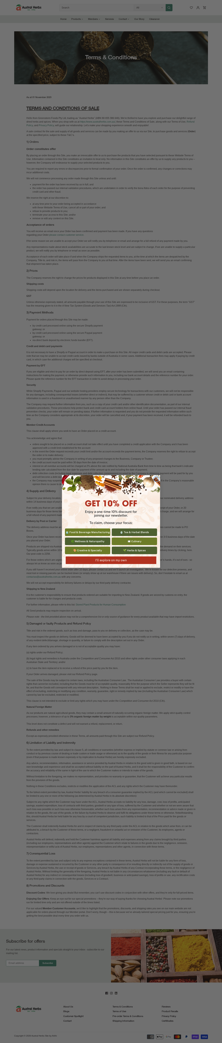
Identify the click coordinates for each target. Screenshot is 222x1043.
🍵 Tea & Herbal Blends (134, 532)
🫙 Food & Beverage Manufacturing (88, 532)
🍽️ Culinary (134, 541)
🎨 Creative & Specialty (87, 550)
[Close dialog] (156, 479)
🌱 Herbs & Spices (134, 550)
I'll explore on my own (111, 560)
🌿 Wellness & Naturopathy (87, 541)
